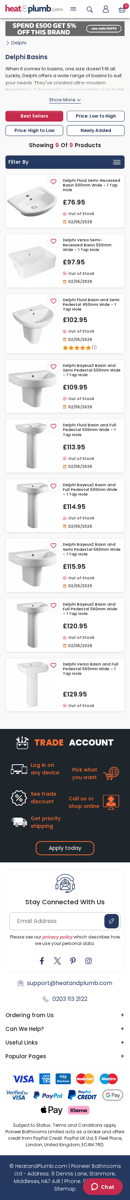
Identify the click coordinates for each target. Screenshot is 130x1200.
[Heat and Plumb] (34, 8)
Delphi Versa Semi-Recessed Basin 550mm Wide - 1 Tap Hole (87, 245)
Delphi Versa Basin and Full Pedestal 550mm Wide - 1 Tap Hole (90, 669)
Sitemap (65, 1188)
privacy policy (57, 937)
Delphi (18, 42)
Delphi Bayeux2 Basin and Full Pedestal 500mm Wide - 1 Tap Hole (90, 490)
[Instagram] (88, 961)
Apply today (65, 848)
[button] (105, 9)
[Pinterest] (73, 961)
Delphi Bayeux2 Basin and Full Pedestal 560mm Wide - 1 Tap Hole (90, 609)
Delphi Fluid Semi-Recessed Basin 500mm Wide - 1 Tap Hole (91, 185)
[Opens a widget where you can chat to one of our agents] (103, 1187)
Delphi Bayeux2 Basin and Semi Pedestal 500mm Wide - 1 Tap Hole (92, 370)
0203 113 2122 (69, 999)
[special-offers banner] (65, 28)
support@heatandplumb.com (69, 983)
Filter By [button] (18, 162)
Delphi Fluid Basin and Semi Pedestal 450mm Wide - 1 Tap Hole (91, 305)
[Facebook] (42, 961)
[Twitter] (57, 961)
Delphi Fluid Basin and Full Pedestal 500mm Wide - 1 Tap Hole (89, 430)
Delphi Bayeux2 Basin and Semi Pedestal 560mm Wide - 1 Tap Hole (92, 549)
